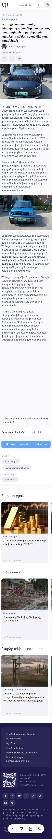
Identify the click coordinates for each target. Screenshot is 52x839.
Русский (31, 432)
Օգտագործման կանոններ (21, 752)
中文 (40, 432)
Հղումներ (11, 743)
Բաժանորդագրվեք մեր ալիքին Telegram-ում (28, 444)
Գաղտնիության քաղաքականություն (18, 759)
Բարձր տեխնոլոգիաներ (17, 467)
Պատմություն (13, 738)
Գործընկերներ (15, 747)
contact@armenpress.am (32, 785)
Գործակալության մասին (20, 733)
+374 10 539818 (27, 781)
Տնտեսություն (11, 461)
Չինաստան (10, 479)
